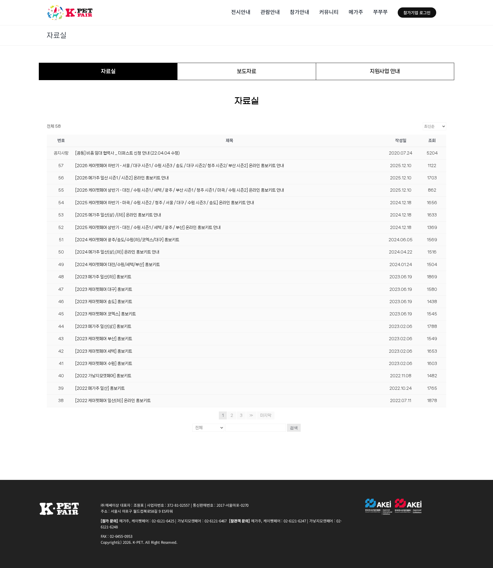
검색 (294, 427)
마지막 (265, 415)
